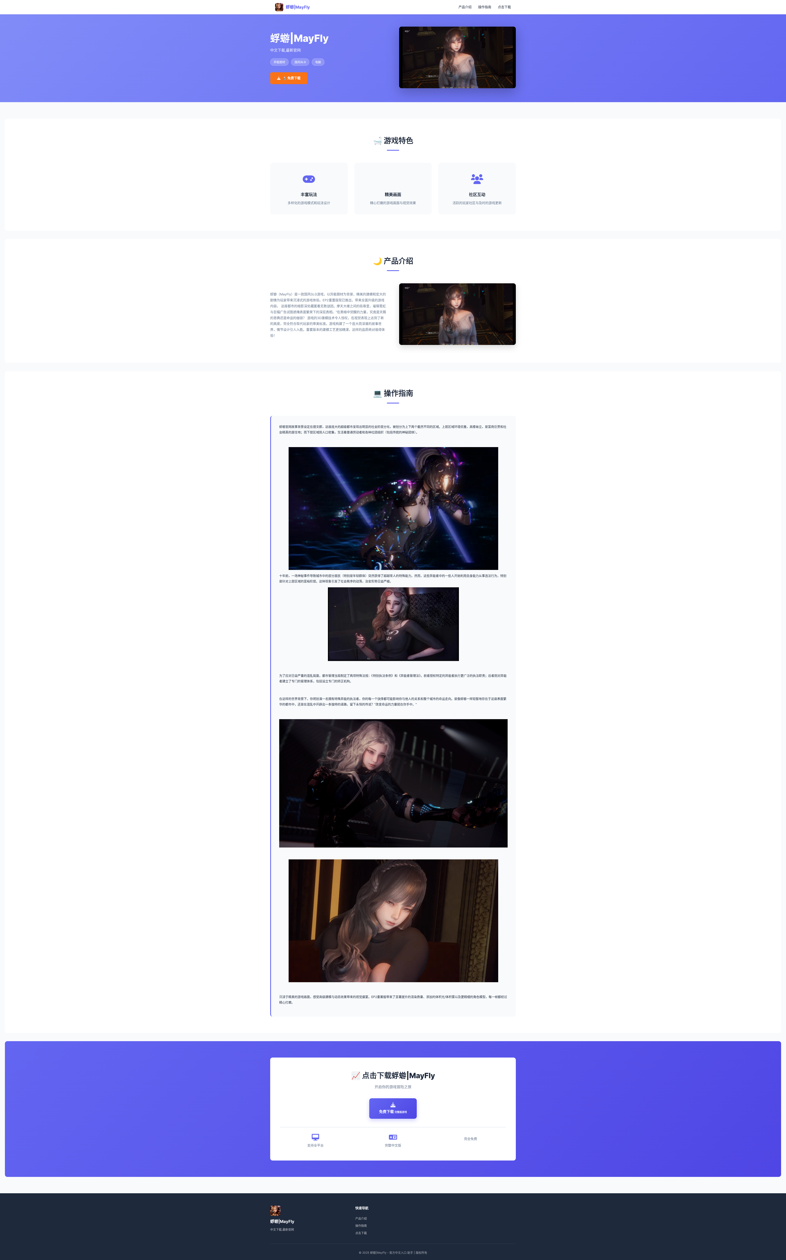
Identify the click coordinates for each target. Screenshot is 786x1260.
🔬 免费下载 (291, 78)
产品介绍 (465, 7)
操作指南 (484, 7)
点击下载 (504, 7)
